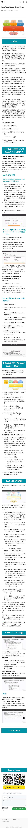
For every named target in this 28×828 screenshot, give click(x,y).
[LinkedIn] (26, 2)
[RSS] (20, 2)
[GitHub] (23, 2)
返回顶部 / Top (5, 819)
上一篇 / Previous (15, 819)
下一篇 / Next (5, 821)
